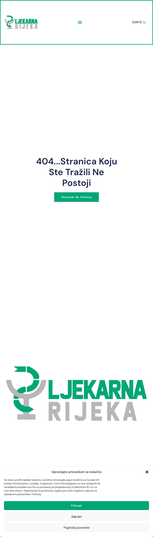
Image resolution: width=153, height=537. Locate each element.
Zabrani (76, 517)
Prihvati (76, 506)
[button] (147, 472)
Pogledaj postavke (77, 528)
